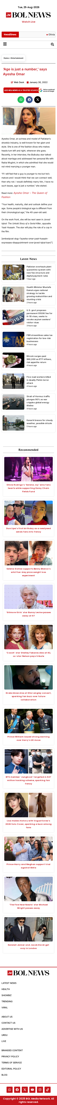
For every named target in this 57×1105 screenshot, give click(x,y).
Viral (5, 1007)
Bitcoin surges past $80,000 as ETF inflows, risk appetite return (39, 359)
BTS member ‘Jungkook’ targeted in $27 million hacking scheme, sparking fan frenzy (28, 780)
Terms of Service (12, 1062)
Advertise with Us (12, 1029)
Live (4, 1041)
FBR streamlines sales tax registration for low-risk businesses (40, 338)
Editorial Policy (11, 1068)
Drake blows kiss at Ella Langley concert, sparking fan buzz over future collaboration (28, 696)
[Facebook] (17, 1090)
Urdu (4, 1035)
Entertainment (17, 58)
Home (6, 58)
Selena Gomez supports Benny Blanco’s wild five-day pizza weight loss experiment (29, 572)
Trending (7, 1001)
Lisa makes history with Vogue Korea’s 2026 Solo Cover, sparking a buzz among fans (28, 824)
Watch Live (28, 22)
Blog (4, 1074)
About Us (7, 1016)
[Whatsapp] (10, 1090)
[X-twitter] (25, 1090)
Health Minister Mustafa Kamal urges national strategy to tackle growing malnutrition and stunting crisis (39, 293)
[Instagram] (40, 1090)
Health (6, 989)
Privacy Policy (10, 1056)
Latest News (9, 983)
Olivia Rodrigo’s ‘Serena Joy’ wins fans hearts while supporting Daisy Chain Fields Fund (29, 488)
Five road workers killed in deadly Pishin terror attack (39, 380)
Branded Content (12, 1050)
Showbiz (7, 995)
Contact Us (8, 1022)
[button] (20, 99)
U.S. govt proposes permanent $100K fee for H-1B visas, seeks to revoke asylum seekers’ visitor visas (39, 316)
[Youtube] (32, 1090)
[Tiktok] (48, 1090)
